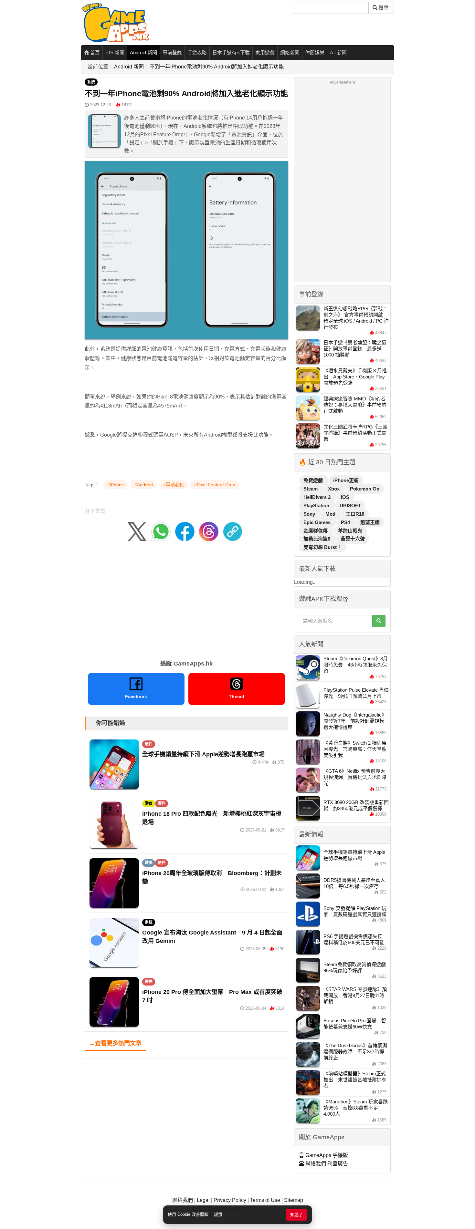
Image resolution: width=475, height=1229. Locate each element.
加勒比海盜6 (317, 539)
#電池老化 (173, 484)
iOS (345, 497)
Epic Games (317, 522)
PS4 (346, 522)
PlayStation (317, 505)
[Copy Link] (232, 531)
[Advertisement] (186, 602)
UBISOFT (350, 505)
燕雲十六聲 (353, 539)
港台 (149, 803)
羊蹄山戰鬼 (350, 530)
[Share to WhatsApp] (161, 531)
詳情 (218, 1214)
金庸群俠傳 (316, 530)
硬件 (149, 744)
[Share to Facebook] (185, 531)
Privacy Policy (230, 1200)
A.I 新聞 (338, 52)
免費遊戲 (313, 480)
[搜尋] (378, 621)
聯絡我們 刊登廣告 (326, 1163)
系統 (91, 82)
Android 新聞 (143, 52)
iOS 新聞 (114, 52)
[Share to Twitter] (137, 531)
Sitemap (293, 1200)
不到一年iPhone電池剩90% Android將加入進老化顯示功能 (217, 66)
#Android (143, 484)
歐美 (149, 863)
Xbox (334, 488)
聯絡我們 (182, 1200)
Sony (309, 514)
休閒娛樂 (314, 52)
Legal (203, 1200)
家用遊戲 (265, 52)
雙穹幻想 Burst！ (322, 547)
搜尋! (383, 7)
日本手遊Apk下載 (231, 52)
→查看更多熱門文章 (115, 1043)
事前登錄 (172, 52)
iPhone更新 (346, 480)
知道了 (296, 1214)
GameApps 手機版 (326, 1155)
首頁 (94, 52)
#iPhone (115, 484)
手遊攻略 (197, 52)
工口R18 (355, 514)
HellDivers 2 (317, 497)
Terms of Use (265, 1200)
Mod (331, 514)
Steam (311, 488)
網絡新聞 (290, 52)
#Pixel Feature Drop (214, 484)
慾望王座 (370, 522)
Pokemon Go (364, 488)
